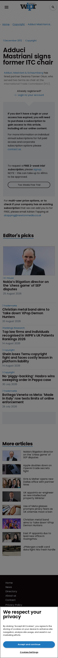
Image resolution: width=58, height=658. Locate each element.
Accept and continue (29, 644)
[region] (29, 632)
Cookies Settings (29, 652)
